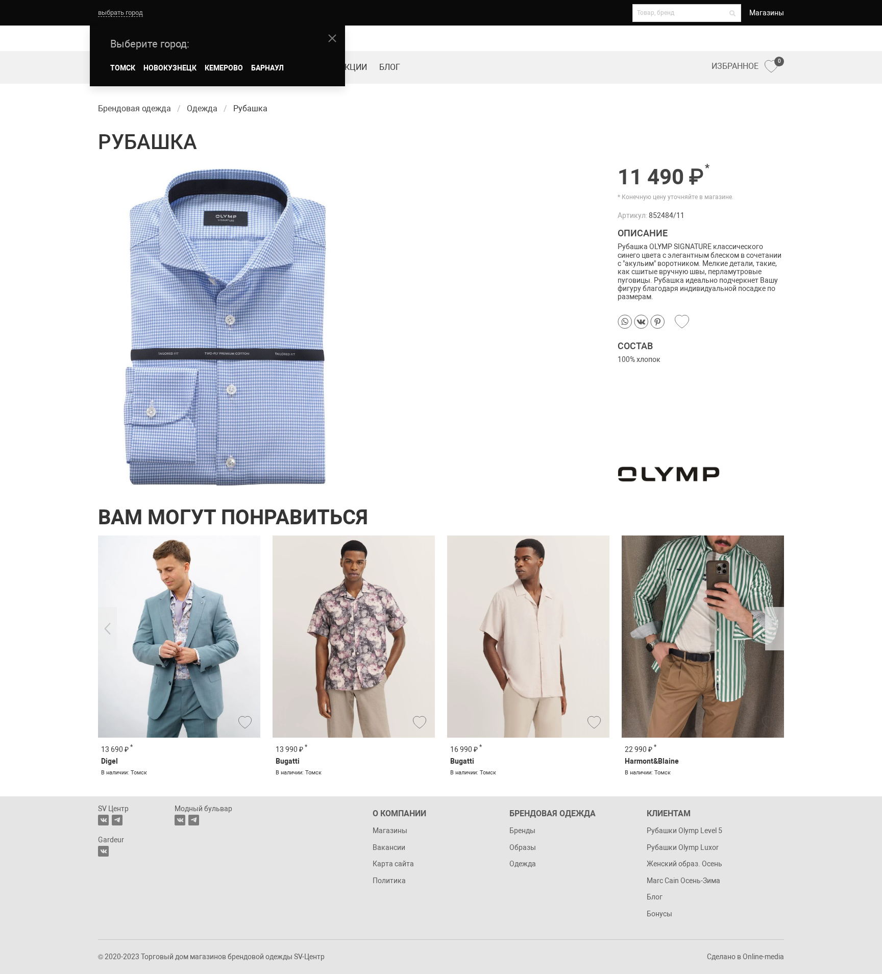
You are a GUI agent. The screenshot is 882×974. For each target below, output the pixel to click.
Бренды (522, 830)
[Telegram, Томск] (117, 820)
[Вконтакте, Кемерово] (103, 851)
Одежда (522, 864)
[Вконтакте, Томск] (103, 820)
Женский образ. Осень (684, 864)
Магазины (766, 13)
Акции (353, 67)
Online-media (763, 957)
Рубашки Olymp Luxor (683, 847)
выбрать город (120, 12)
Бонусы (659, 914)
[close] (332, 38)
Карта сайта (393, 864)
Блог (389, 67)
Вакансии (389, 847)
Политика (389, 880)
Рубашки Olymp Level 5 (684, 830)
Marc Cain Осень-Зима (683, 880)
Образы (522, 847)
